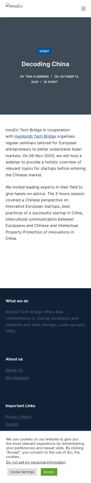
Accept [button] (49, 472)
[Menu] (83, 8)
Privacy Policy (19, 416)
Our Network (17, 377)
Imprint (12, 424)
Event (44, 51)
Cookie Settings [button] (22, 472)
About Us (14, 369)
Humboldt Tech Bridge (35, 136)
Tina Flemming (37, 76)
